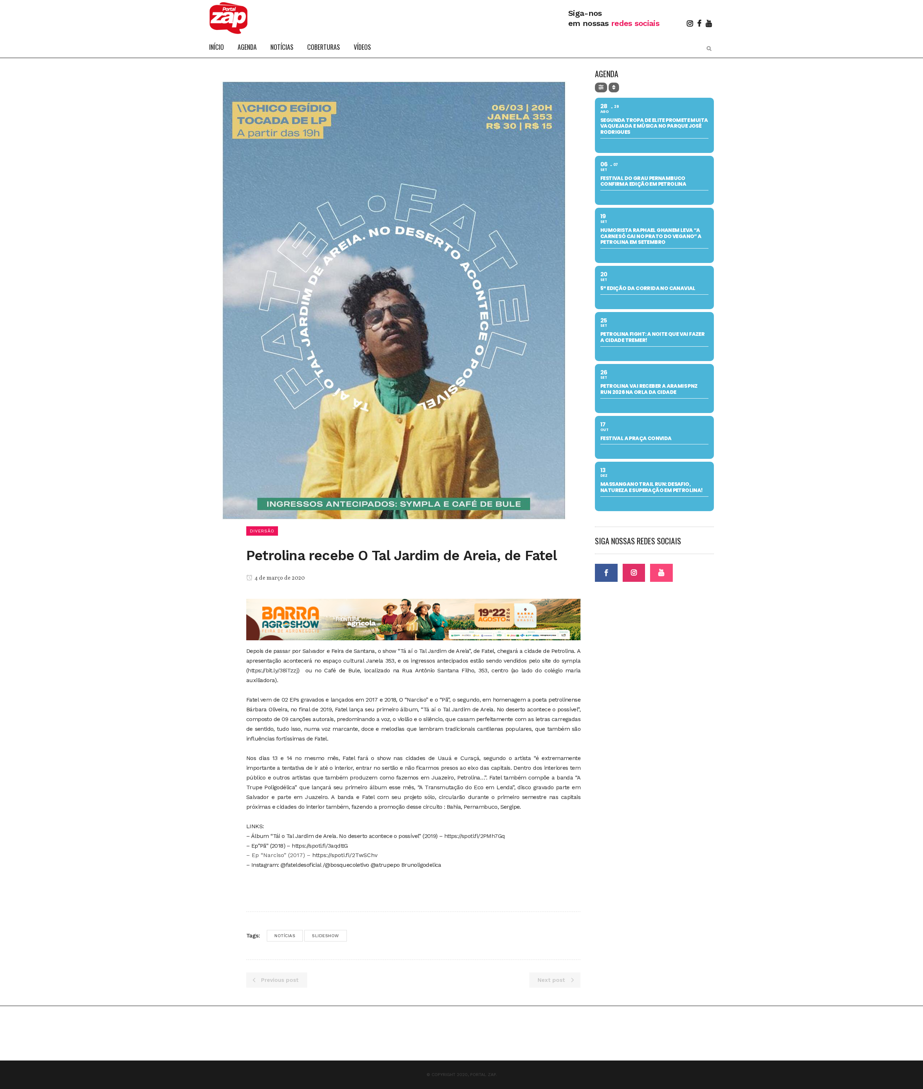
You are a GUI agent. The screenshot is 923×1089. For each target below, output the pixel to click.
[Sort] (614, 87)
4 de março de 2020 (279, 578)
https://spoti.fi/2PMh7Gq (474, 836)
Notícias (284, 935)
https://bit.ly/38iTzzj (272, 670)
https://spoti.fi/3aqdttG (320, 845)
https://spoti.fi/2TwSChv (344, 855)
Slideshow (325, 935)
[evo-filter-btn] (601, 87)
